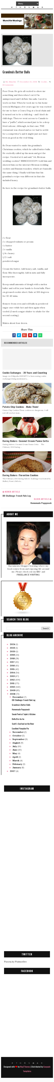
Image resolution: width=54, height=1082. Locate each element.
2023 (13, 648)
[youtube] (37, 7)
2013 (12, 676)
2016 (12, 665)
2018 (12, 658)
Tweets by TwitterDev (15, 961)
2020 (13, 651)
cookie (44, 82)
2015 (12, 669)
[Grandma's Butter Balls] (17, 50)
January (17, 767)
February (17, 764)
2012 (12, 679)
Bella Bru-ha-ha (18, 718)
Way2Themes (25, 1066)
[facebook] (16, 7)
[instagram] (24, 7)
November (18, 732)
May (15, 753)
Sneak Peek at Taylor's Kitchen (23, 714)
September (18, 739)
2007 (13, 771)
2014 (12, 672)
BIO (39, 571)
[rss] (29, 7)
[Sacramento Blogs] (23, 598)
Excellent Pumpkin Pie (20, 728)
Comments (8, 85)
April (15, 757)
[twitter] (11, 7)
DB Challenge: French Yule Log (23, 700)
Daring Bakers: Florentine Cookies (20, 475)
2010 (13, 687)
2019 (12, 655)
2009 (13, 690)
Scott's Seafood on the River (23, 723)
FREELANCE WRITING (28, 574)
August (16, 742)
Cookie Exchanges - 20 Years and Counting (25, 372)
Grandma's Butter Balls (21, 704)
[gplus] (20, 7)
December (18, 697)
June (15, 749)
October (17, 735)
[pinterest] (42, 7)
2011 (12, 683)
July (15, 746)
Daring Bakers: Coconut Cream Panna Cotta (26, 440)
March (16, 760)
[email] (33, 7)
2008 (13, 694)
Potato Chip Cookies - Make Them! (21, 406)
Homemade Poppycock (21, 709)
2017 (12, 662)
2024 (13, 644)
